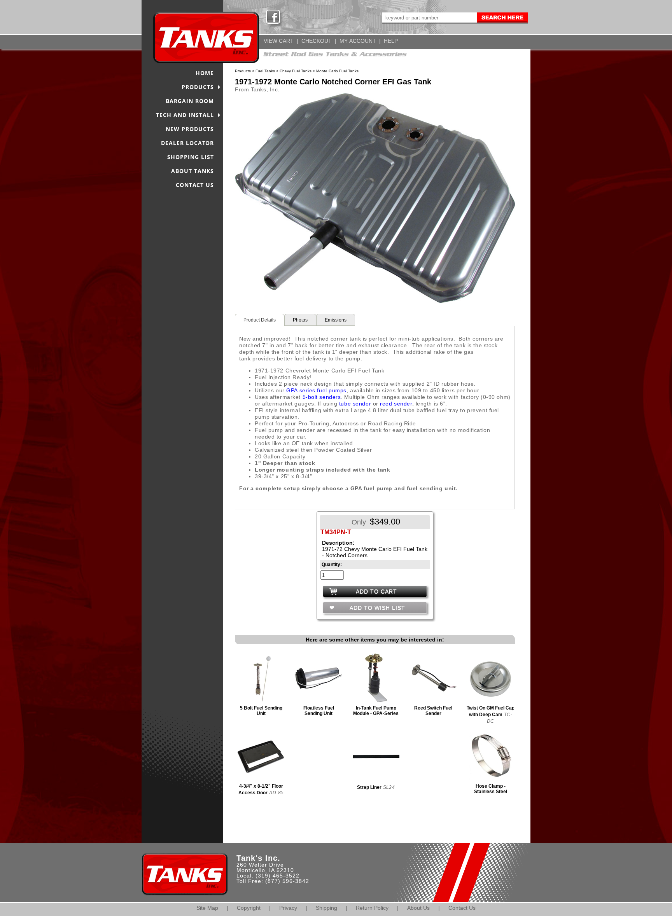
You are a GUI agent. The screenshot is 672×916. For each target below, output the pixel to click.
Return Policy (372, 908)
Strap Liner (369, 787)
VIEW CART (279, 41)
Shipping (326, 908)
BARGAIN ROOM (190, 101)
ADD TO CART (376, 591)
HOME (205, 73)
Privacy (288, 908)
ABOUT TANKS (192, 171)
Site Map (207, 908)
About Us (418, 908)
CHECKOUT (316, 41)
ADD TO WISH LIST (376, 608)
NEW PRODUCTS (190, 129)
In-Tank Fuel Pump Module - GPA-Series (376, 710)
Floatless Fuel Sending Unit (318, 710)
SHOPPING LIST (190, 157)
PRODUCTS (198, 87)
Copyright (249, 908)
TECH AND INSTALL (185, 115)
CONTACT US (195, 185)
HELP (391, 41)
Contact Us (462, 908)
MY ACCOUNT (358, 41)
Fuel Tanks (265, 71)
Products (243, 71)
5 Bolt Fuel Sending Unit (261, 710)
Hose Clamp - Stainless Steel (490, 788)
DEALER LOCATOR (187, 143)
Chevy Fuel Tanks (296, 71)
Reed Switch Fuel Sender (433, 710)
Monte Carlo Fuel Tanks (337, 71)
